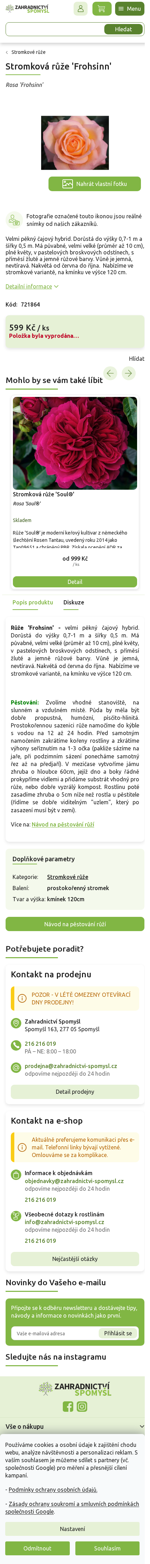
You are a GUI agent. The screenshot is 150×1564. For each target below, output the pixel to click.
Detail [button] (75, 582)
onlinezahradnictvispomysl (68, 1406)
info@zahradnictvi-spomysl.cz (64, 1222)
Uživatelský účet (80, 8)
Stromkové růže (67, 877)
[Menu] (129, 9)
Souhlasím (107, 1548)
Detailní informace (29, 286)
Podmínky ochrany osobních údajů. (53, 1489)
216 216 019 (40, 1044)
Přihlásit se (118, 1333)
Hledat (123, 29)
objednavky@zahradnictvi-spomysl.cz (74, 1181)
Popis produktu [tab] (33, 602)
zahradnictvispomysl (82, 1406)
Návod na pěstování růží (63, 824)
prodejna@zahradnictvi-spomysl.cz (71, 1066)
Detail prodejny (75, 1092)
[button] (75, 558)
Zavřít (21, 359)
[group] (75, 492)
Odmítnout (37, 1548)
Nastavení (72, 1529)
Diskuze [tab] (73, 602)
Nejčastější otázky (75, 1259)
